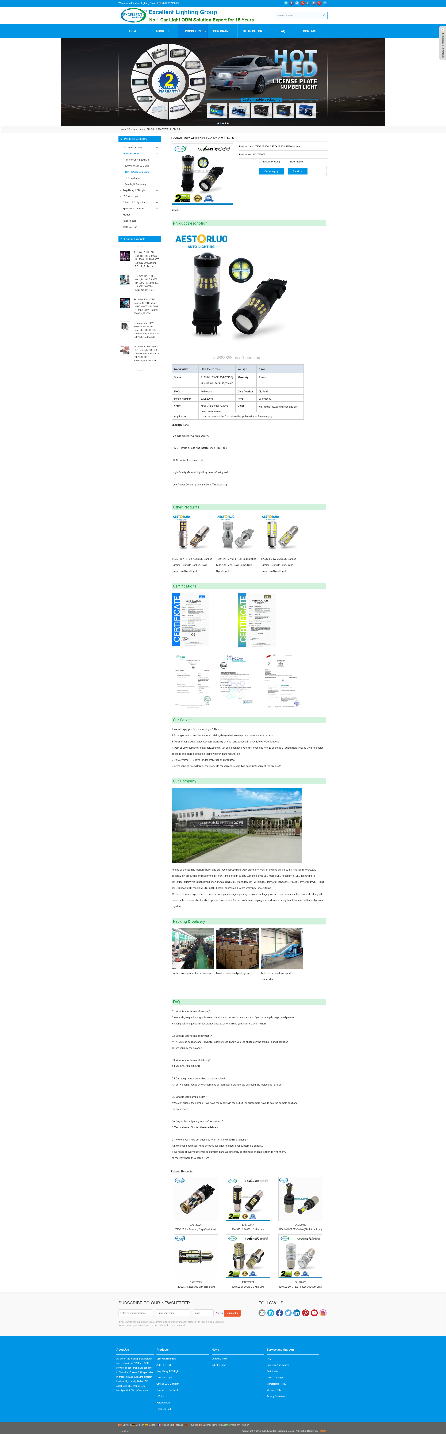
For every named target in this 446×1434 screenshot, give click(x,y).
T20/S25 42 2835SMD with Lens (248, 1229)
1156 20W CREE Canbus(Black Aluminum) (300, 1229)
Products (193, 31)
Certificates (272, 1371)
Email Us (297, 171)
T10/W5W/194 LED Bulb (137, 166)
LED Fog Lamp (132, 178)
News (215, 1349)
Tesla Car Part (130, 227)
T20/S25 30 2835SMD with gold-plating (195, 1287)
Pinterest (305, 1312)
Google (124, 1431)
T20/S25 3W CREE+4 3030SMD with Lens (300, 1287)
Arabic (232, 1425)
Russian (244, 1425)
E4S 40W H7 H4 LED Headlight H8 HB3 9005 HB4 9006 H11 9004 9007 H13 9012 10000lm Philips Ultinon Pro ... (146, 283)
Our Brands (222, 31)
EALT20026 (196, 1225)
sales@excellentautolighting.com (262, 1312)
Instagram (323, 1312)
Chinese (126, 1425)
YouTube (314, 1312)
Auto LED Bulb (147, 129)
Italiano (179, 1425)
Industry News (219, 1365)
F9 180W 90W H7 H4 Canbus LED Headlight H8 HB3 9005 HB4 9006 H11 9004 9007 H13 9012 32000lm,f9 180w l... (146, 306)
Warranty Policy (275, 1390)
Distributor (252, 31)
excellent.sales (270, 1312)
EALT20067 (248, 1225)
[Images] (202, 174)
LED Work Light (131, 196)
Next (442, 79)
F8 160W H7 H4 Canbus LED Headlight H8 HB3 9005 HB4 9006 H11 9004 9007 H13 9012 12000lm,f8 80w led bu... (146, 353)
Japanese (207, 1425)
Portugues (192, 1425)
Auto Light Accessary (135, 184)
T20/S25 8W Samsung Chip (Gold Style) (195, 1229)
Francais (166, 1425)
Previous (3, 79)
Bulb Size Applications (278, 1365)
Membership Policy (276, 1384)
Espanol (152, 1425)
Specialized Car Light (133, 208)
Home (133, 31)
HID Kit (126, 214)
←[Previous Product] (269, 161)
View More (142, 1390)
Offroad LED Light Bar (134, 202)
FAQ (282, 31)
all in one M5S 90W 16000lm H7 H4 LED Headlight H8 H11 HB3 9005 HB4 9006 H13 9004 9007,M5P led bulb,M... (147, 330)
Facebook (279, 1312)
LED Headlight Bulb (132, 147)
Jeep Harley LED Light (134, 190)
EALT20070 (300, 1282)
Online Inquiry (271, 171)
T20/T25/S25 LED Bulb (169, 129)
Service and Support (280, 1349)
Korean (221, 1425)
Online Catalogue (275, 1377)
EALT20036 (300, 1225)
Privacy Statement (276, 1396)
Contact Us (312, 31)
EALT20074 (248, 1282)
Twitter (288, 1312)
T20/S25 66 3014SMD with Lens (248, 1287)
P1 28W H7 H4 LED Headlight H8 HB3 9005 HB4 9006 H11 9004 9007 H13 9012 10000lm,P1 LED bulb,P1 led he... (146, 259)
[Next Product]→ (298, 161)
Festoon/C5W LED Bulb (137, 159)
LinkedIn (296, 1312)
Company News (220, 1358)
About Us (163, 31)
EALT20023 (196, 1282)
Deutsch (139, 1425)
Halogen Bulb (129, 221)
